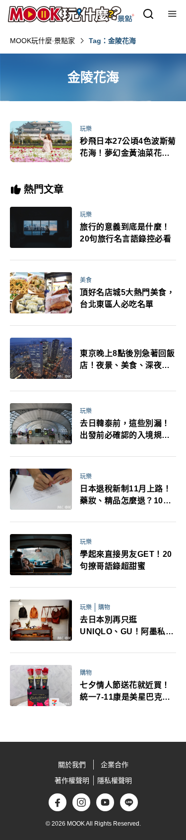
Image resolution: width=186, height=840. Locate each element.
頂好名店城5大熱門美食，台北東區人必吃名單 (127, 298)
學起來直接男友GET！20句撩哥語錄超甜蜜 (126, 560)
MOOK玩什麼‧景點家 (42, 41)
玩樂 (86, 128)
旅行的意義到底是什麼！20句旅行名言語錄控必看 (125, 233)
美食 (86, 280)
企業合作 (114, 765)
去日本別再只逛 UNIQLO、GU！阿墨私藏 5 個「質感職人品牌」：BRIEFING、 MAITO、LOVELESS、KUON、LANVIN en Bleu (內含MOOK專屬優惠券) (127, 626)
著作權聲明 (72, 780)
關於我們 (72, 765)
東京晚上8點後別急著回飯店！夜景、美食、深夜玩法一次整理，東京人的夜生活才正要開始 (127, 360)
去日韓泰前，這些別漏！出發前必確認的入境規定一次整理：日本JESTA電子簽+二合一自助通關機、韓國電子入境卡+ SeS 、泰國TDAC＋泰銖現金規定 (127, 430)
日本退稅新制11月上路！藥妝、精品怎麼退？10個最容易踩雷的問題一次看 (125, 495)
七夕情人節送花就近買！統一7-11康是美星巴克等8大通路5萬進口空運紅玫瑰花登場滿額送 (127, 692)
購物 (104, 607)
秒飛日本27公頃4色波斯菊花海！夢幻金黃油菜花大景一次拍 (128, 148)
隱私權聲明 (114, 780)
